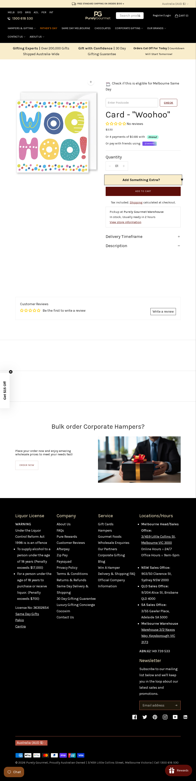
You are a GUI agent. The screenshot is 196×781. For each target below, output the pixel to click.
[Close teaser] (11, 372)
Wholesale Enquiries (113, 543)
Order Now (26, 465)
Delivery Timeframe (124, 236)
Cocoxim (63, 611)
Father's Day (48, 28)
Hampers (105, 530)
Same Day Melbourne (76, 28)
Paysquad (64, 561)
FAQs (60, 530)
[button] (116, 124)
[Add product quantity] (124, 166)
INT (51, 12)
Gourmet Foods (110, 536)
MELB (11, 12)
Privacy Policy (67, 567)
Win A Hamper (109, 567)
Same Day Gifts (27, 614)
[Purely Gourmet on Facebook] (134, 719)
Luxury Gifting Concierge (76, 605)
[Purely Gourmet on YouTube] (175, 719)
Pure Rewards (67, 536)
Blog (101, 561)
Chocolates (103, 28)
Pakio (19, 620)
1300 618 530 (22, 18)
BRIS (28, 12)
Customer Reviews (71, 543)
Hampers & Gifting (20, 28)
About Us (36, 36)
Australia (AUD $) (174, 4)
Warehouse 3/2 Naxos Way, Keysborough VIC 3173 (158, 636)
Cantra (20, 626)
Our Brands (155, 28)
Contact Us (15, 36)
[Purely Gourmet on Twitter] (144, 719)
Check (168, 102)
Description (116, 245)
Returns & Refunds (71, 580)
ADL (36, 12)
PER (43, 12)
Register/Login (162, 15)
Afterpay (63, 549)
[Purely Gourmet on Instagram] (165, 719)
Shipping (136, 202)
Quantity (114, 157)
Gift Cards (106, 524)
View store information (125, 222)
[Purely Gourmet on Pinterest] (155, 719)
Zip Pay (62, 555)
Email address (153, 701)
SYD (19, 12)
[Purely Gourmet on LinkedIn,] (185, 719)
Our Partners (107, 549)
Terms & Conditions (72, 574)
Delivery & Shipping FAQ (116, 574)
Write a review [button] (163, 311)
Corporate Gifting (127, 28)
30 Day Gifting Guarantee (76, 599)
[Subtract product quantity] (110, 166)
